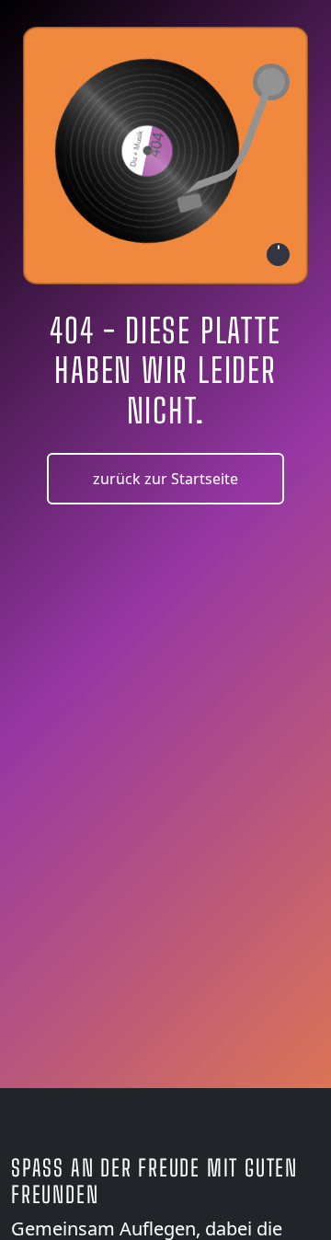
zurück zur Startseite (165, 479)
